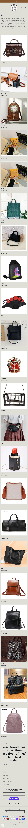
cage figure (3, 378)
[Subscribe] (23, 764)
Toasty (2, 505)
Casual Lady (4, 735)
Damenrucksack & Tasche (13, 821)
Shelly (2, 631)
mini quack (3, 441)
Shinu (2, 663)
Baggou (2, 568)
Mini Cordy (3, 252)
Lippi (2, 473)
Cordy (2, 220)
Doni (2, 315)
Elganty (3, 600)
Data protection (6, 775)
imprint (4, 772)
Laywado (3, 346)
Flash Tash (3, 93)
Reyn (2, 703)
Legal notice (14, 824)
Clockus (3, 125)
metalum (3, 410)
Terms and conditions (7, 781)
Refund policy (9, 822)
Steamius (3, 62)
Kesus (2, 157)
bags (2, 536)
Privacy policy (15, 822)
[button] (2, 7)
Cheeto (2, 188)
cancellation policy (7, 778)
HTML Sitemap (6, 784)
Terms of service (22, 822)
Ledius (2, 283)
